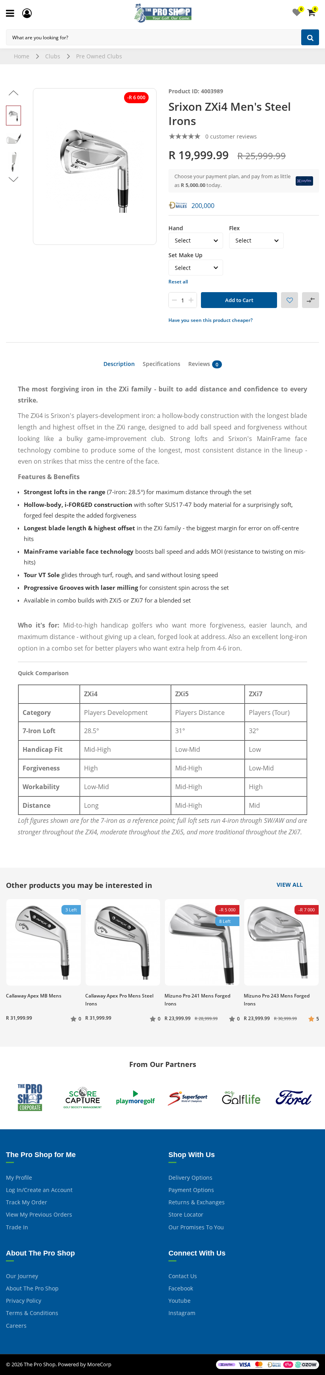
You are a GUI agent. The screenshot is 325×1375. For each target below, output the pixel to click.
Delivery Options (190, 1177)
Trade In (17, 1227)
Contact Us (182, 1276)
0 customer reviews (231, 136)
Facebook (180, 1288)
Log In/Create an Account (39, 1190)
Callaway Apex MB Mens (33, 995)
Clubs (52, 56)
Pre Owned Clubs (99, 56)
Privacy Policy (23, 1300)
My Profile (19, 1177)
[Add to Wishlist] (289, 300)
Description (119, 364)
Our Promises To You (196, 1227)
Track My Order (26, 1202)
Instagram (181, 1313)
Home (21, 56)
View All (290, 884)
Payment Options (191, 1190)
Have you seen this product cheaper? (210, 320)
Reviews (203, 364)
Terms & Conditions (32, 1313)
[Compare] (310, 300)
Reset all (178, 281)
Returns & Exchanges (196, 1202)
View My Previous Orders (39, 1214)
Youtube (179, 1300)
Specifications (161, 364)
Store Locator (185, 1214)
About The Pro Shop (32, 1288)
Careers (16, 1325)
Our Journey (22, 1276)
